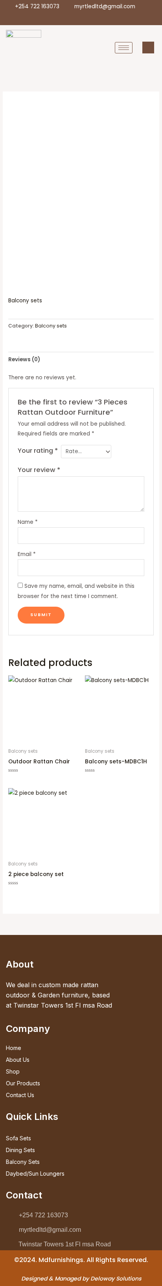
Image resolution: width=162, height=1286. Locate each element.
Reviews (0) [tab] (24, 359)
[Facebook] (63, 18)
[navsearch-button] (148, 47)
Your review (39, 469)
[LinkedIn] (90, 18)
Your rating (38, 450)
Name (28, 522)
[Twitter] (76, 18)
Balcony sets (25, 300)
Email (27, 554)
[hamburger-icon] (124, 47)
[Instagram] (103, 18)
